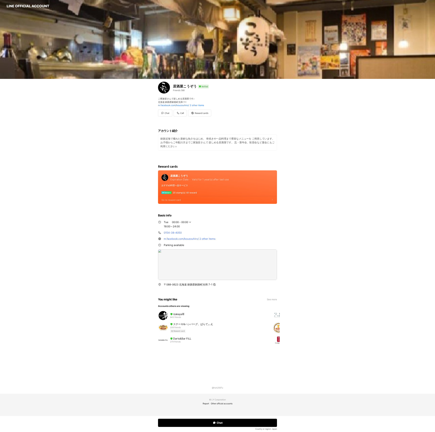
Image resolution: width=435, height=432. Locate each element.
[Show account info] (203, 87)
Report (206, 403)
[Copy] (214, 284)
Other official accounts (221, 403)
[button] (199, 113)
